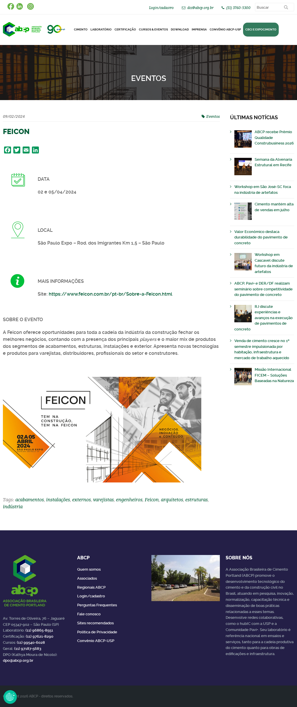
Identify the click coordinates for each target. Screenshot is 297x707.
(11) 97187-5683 (27, 648)
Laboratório (101, 29)
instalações (58, 499)
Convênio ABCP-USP (225, 29)
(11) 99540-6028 (31, 642)
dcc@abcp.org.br (200, 7)
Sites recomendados (95, 623)
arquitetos (172, 499)
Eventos (213, 116)
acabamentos (29, 499)
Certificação (125, 29)
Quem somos (89, 569)
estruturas (196, 499)
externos (81, 499)
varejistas (103, 499)
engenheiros (129, 499)
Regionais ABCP (91, 587)
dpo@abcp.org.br (18, 660)
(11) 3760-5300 (238, 7)
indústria (13, 506)
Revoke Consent (10, 697)
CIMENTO (81, 29)
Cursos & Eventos (153, 29)
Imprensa (199, 29)
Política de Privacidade (97, 632)
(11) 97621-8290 (39, 636)
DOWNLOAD (180, 29)
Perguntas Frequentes (97, 605)
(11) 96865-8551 (39, 630)
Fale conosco (89, 614)
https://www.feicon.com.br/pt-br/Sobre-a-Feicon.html (110, 294)
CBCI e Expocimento (260, 29)
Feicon (152, 499)
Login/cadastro (161, 7)
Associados (87, 578)
